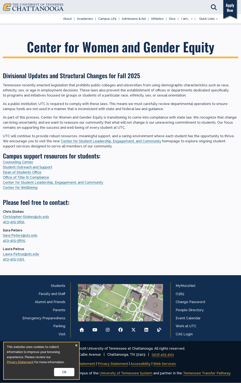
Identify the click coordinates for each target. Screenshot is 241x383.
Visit (62, 334)
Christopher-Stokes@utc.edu (26, 217)
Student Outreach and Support (27, 167)
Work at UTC (186, 326)
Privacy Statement (113, 364)
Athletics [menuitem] (157, 19)
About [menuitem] (67, 19)
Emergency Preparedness (43, 318)
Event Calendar (188, 318)
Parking (59, 326)
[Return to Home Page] (81, 328)
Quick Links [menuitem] (206, 19)
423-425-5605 (14, 240)
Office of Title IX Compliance (26, 177)
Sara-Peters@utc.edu (20, 235)
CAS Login (184, 334)
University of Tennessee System (126, 373)
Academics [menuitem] (85, 19)
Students (58, 286)
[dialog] (41, 360)
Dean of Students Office (22, 172)
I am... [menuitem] (184, 19)
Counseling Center (18, 162)
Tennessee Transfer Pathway (206, 373)
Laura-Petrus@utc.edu (21, 254)
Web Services (164, 364)
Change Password (190, 302)
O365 (180, 294)
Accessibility (140, 364)
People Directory (190, 310)
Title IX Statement (80, 364)
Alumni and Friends (50, 302)
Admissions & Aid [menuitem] (134, 19)
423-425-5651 (14, 222)
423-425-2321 (14, 259)
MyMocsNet (185, 286)
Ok (64, 372)
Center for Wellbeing (20, 187)
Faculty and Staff (52, 294)
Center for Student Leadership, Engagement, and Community (111, 141)
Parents (59, 310)
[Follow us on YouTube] (94, 328)
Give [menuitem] (172, 19)
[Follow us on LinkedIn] (146, 328)
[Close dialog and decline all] (76, 344)
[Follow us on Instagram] (107, 328)
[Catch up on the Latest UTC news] (159, 328)
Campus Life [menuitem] (107, 19)
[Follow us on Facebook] (120, 328)
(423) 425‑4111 (163, 354)
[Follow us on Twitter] (133, 328)
